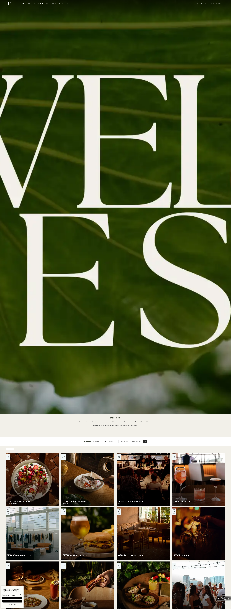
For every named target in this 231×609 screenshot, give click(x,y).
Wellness (40, 3)
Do (34, 3)
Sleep (23, 3)
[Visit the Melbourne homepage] (11, 3)
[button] (17, 3)
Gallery (54, 3)
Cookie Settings (12, 604)
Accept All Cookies (12, 597)
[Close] (22, 587)
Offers (61, 3)
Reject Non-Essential (12, 601)
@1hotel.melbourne (113, 425)
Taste (29, 3)
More (67, 3)
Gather (47, 3)
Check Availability (216, 3)
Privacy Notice (11, 595)
